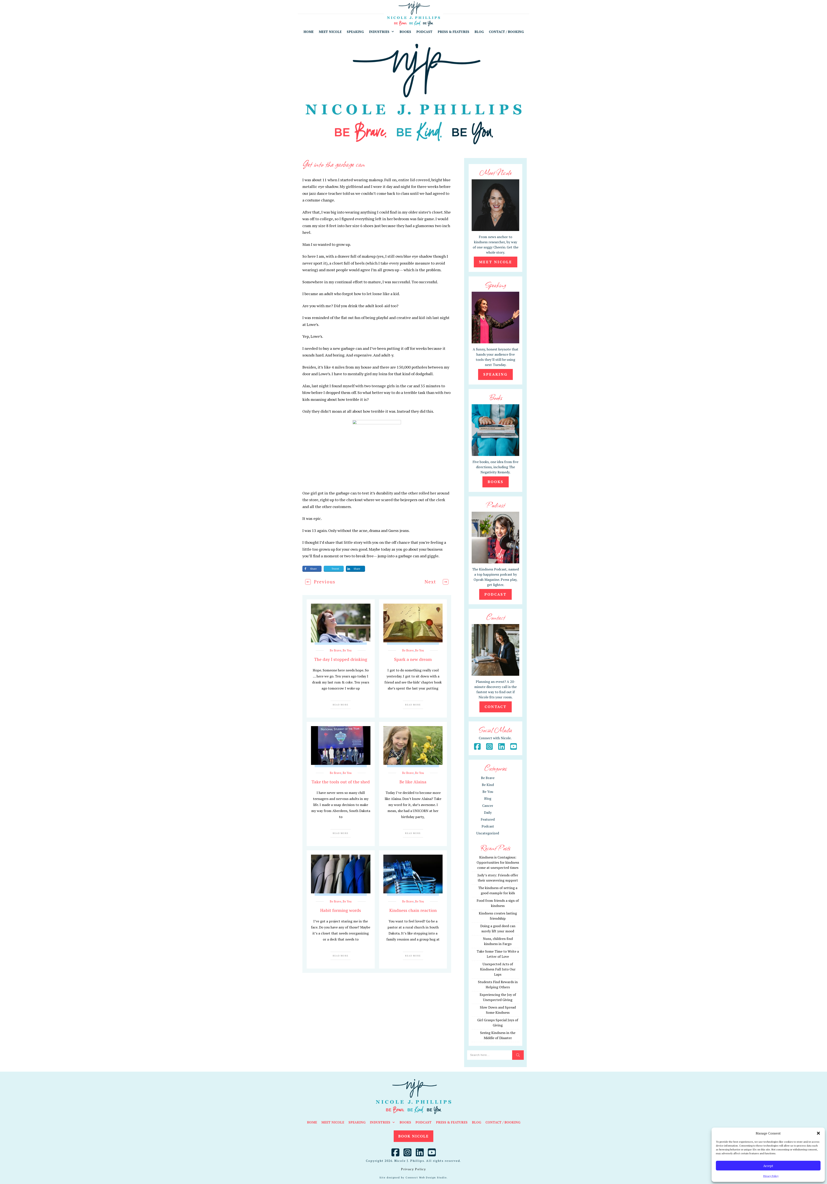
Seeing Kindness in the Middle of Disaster (497, 1035)
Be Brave (335, 650)
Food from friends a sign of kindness (498, 903)
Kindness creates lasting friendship (498, 916)
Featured (488, 819)
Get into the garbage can (333, 163)
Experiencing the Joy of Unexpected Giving (498, 997)
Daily (488, 812)
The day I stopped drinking (340, 659)
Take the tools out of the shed (340, 782)
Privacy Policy (771, 1176)
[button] (818, 1133)
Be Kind (488, 784)
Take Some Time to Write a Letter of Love (498, 954)
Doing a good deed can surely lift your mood (497, 928)
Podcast (488, 826)
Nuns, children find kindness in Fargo (498, 941)
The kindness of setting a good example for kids (497, 890)
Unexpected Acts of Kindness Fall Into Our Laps (498, 969)
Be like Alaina (413, 782)
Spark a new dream (413, 659)
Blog (487, 798)
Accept (768, 1166)
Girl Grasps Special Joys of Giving (497, 1022)
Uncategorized (487, 833)
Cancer (487, 805)
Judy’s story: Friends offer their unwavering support (497, 878)
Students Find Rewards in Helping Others (498, 984)
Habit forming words (340, 910)
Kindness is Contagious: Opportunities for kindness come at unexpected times (498, 862)
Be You (347, 650)
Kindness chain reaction (413, 910)
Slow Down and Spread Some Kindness (498, 1010)
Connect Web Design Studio (426, 1177)
